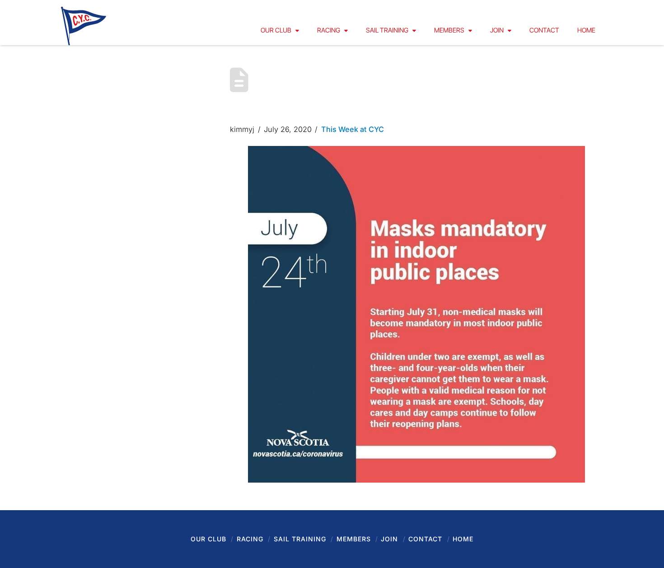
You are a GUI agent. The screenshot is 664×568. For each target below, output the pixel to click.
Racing (250, 539)
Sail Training (300, 539)
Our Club (208, 539)
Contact (425, 539)
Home (463, 539)
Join (389, 539)
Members (354, 539)
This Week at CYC (352, 129)
